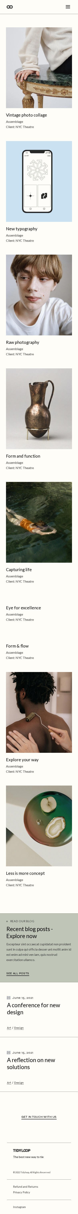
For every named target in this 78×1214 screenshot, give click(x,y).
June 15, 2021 (22, 998)
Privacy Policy (21, 1192)
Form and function (23, 455)
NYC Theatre (25, 127)
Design (19, 1028)
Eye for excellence (23, 607)
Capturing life (19, 569)
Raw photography (22, 342)
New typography (21, 228)
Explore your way (22, 759)
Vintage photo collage (26, 114)
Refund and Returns (25, 1186)
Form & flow (17, 645)
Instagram (19, 1207)
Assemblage (14, 121)
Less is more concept (25, 873)
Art (9, 1028)
